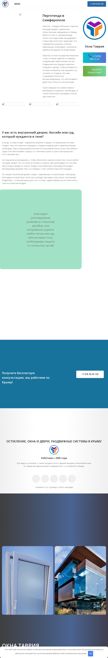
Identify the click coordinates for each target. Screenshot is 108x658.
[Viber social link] (72, 479)
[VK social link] (54, 479)
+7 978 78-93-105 (96, 4)
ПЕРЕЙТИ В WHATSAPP (95, 71)
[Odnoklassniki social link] (36, 479)
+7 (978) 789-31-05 (95, 58)
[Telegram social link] (63, 479)
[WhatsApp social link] (45, 479)
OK (90, 653)
